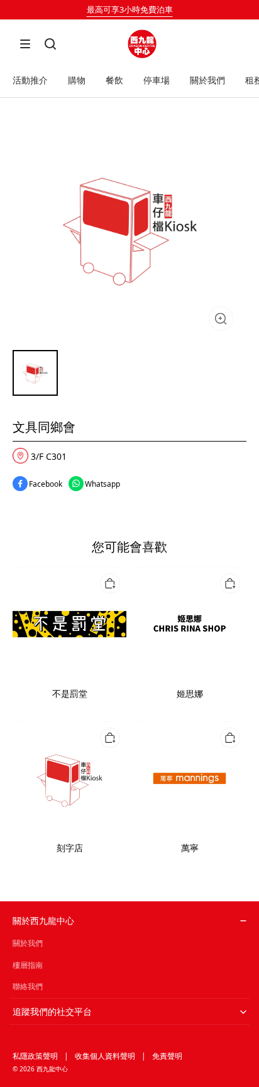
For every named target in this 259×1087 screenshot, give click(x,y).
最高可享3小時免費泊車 (130, 9)
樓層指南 (28, 965)
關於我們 (28, 943)
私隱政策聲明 (35, 1056)
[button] (25, 43)
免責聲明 (167, 1056)
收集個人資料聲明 (105, 1056)
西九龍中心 (52, 1068)
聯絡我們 (28, 986)
